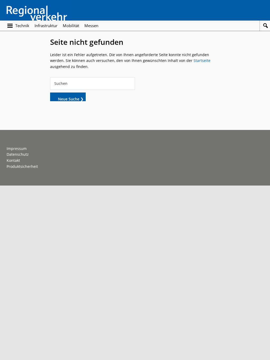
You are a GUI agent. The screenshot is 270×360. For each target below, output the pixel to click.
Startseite (202, 60)
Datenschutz (18, 154)
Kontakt (13, 160)
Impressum (17, 148)
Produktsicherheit (22, 166)
